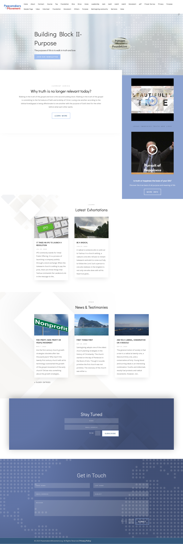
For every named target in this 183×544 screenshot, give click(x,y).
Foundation (65, 4)
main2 (117, 4)
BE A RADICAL (82, 243)
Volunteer (46, 9)
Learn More (61, 116)
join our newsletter (47, 57)
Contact (41, 4)
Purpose (169, 4)
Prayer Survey (149, 4)
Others (76, 9)
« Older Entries (42, 382)
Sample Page (28, 9)
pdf (140, 4)
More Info (152, 192)
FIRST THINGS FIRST (85, 340)
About (33, 4)
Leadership (95, 4)
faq (56, 4)
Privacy (161, 4)
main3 (124, 4)
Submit (142, 521)
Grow (80, 4)
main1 (110, 4)
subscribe (110, 433)
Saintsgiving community (99, 9)
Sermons (114, 9)
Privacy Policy (85, 541)
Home (26, 4)
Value (38, 9)
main (103, 4)
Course (49, 4)
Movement (132, 4)
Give (73, 4)
